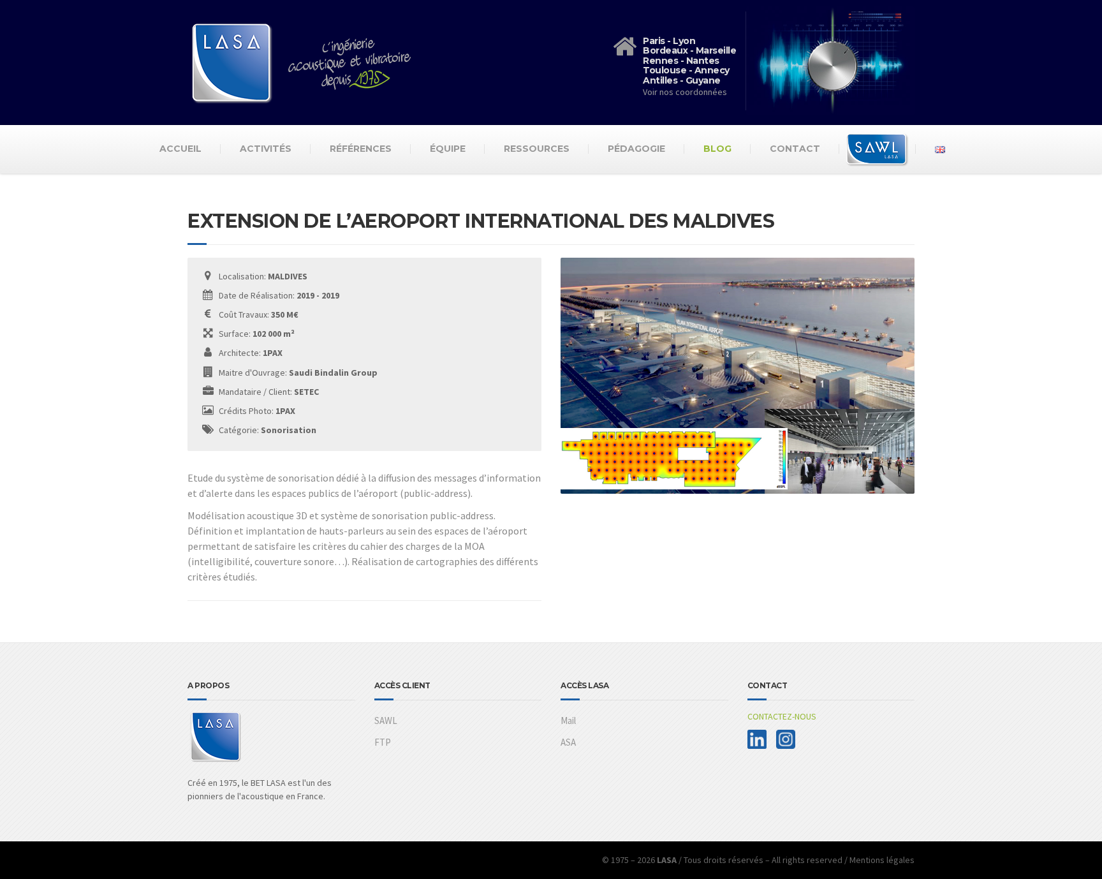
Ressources (536, 148)
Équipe (448, 148)
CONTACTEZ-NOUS (781, 716)
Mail (568, 720)
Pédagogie (636, 148)
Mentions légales (882, 860)
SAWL (385, 720)
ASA (568, 742)
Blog (717, 148)
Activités (265, 148)
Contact (795, 148)
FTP (382, 742)
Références (361, 148)
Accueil (180, 148)
